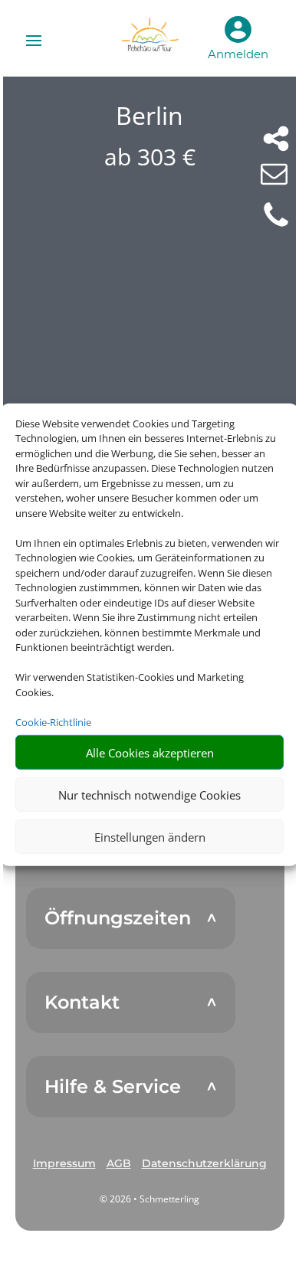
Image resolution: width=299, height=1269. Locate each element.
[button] (64, 1164)
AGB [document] (119, 1163)
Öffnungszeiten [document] (117, 918)
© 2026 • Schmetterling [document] (149, 1198)
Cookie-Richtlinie (53, 721)
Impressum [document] (64, 1163)
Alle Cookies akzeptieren (150, 752)
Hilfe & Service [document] (112, 1087)
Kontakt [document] (82, 1002)
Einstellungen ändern (149, 836)
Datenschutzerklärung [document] (204, 1163)
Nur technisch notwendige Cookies (149, 794)
